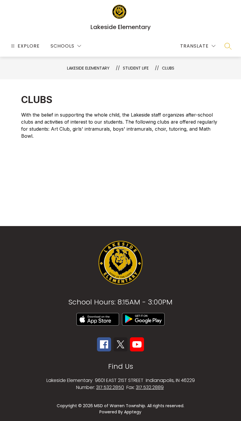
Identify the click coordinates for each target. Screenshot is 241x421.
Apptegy (132, 412)
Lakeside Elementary (88, 68)
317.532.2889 (150, 387)
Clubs (168, 68)
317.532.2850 (110, 387)
